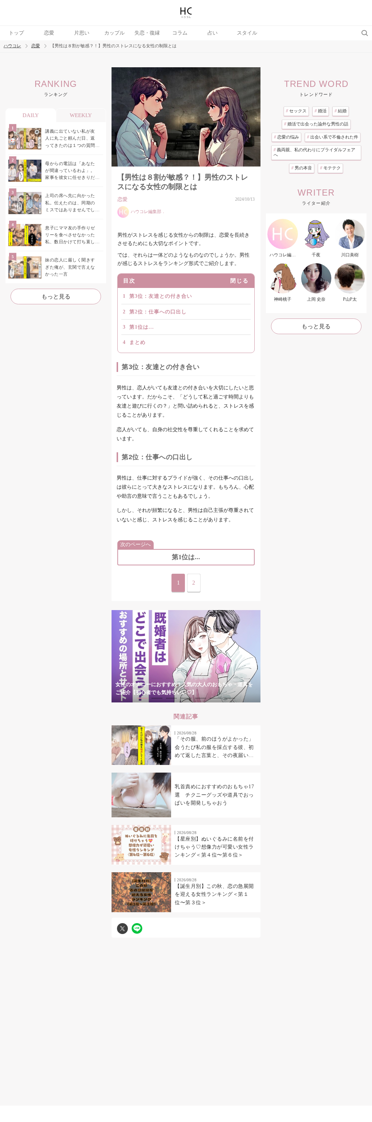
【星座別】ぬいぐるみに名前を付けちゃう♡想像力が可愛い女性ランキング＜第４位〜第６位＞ (214, 847)
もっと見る (55, 296)
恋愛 (49, 33)
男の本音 (301, 168)
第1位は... (141, 327)
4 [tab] (186, 698)
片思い (81, 33)
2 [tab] (156, 698)
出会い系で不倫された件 (332, 137)
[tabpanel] (186, 656)
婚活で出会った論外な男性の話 (316, 124)
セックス (296, 110)
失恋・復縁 (147, 33)
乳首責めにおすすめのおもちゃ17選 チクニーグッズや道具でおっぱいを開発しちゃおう (214, 795)
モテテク (330, 168)
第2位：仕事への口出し (158, 311)
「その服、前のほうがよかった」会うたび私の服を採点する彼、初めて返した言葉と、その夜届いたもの (214, 748)
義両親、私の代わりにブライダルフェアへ (314, 152)
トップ (16, 33)
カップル (114, 33)
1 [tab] (142, 698)
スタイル (247, 33)
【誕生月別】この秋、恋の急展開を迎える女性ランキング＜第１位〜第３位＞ (214, 894)
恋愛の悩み (286, 137)
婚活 (321, 110)
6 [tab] (215, 698)
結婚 (341, 110)
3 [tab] (171, 698)
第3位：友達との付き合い (160, 296)
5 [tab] (200, 698)
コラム (179, 33)
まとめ (137, 342)
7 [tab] (229, 698)
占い (212, 33)
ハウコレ (12, 46)
